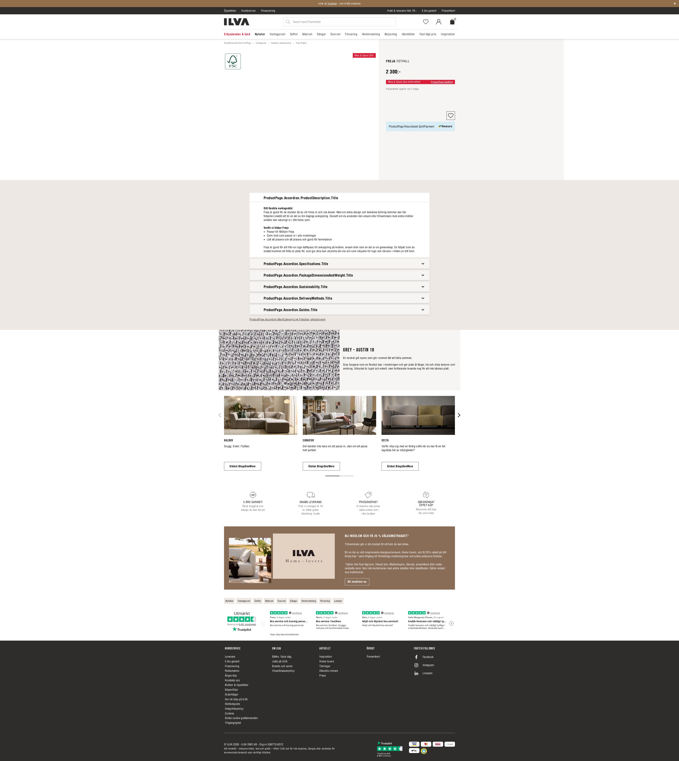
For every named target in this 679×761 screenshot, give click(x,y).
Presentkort (448, 10)
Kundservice (248, 10)
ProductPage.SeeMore (442, 82)
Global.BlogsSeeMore (243, 466)
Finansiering (268, 10)
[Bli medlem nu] (282, 557)
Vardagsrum (261, 43)
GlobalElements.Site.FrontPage (237, 43)
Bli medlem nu (357, 582)
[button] (450, 115)
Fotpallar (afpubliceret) (281, 43)
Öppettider (230, 10)
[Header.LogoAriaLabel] (236, 21)
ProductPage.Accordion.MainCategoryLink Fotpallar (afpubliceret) (287, 319)
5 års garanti (429, 10)
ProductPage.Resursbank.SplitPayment (411, 126)
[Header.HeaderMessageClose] (675, 3)
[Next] (458, 415)
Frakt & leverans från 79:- (402, 10)
